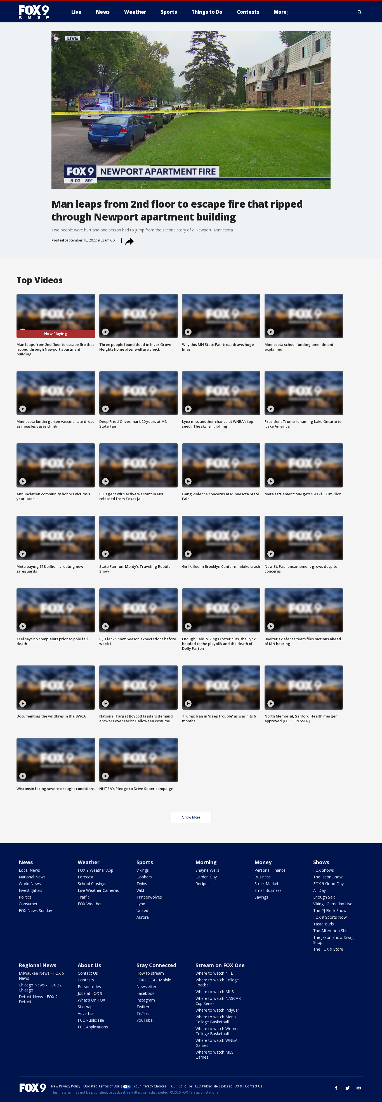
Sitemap (85, 1006)
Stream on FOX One (220, 965)
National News (32, 877)
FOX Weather (90, 903)
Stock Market (266, 883)
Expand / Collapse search (360, 12)
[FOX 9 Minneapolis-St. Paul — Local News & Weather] (37, 12)
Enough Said (324, 897)
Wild (140, 890)
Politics (25, 897)
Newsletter (146, 986)
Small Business (268, 890)
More (280, 12)
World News (30, 883)
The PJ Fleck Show (329, 910)
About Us (89, 965)
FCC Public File (91, 1020)
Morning (206, 862)
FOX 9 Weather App (95, 870)
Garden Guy (206, 877)
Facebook (145, 993)
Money (263, 862)
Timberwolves (149, 897)
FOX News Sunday (35, 910)
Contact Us (88, 973)
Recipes (202, 883)
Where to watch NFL (214, 973)
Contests (86, 980)
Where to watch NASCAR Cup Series (218, 1001)
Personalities (89, 986)
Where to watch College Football (217, 982)
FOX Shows (323, 870)
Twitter (142, 1006)
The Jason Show (328, 877)
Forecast (86, 877)
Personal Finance (270, 870)
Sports (144, 862)
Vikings (142, 870)
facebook (336, 1088)
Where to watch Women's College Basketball (218, 1031)
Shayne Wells (207, 870)
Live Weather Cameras (98, 890)
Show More (191, 817)
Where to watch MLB (214, 991)
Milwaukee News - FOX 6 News (41, 975)
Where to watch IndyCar (217, 1010)
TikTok (142, 1013)
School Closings (92, 883)
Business (262, 877)
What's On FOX (91, 1000)
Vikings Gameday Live (332, 903)
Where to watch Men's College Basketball (215, 1019)
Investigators (30, 890)
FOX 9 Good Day (328, 883)
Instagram (145, 1000)
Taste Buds (323, 924)
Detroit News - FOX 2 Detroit (38, 999)
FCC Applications (93, 1027)
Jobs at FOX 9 (90, 993)
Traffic (83, 897)
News (26, 862)
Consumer (28, 903)
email (358, 1088)
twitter (347, 1088)
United (142, 910)
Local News (29, 870)
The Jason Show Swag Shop (333, 940)
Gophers (144, 877)
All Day (319, 890)
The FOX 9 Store (328, 949)
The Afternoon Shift (331, 930)
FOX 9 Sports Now (330, 917)
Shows (321, 862)
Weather (89, 862)
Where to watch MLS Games (214, 1054)
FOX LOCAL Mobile (153, 980)
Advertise (86, 1013)
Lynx (140, 903)
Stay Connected (156, 965)
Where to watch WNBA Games (216, 1043)
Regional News (37, 965)
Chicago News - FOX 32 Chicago (40, 987)
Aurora (142, 917)
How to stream (150, 973)
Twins (141, 883)
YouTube (144, 1020)
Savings (261, 897)
